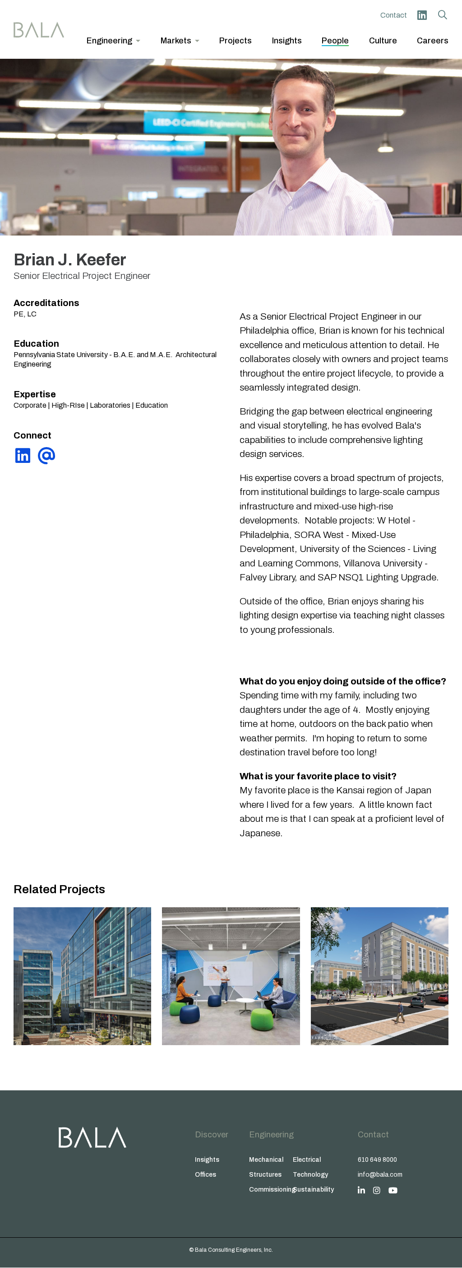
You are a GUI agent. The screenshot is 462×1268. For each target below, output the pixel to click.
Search (442, 15)
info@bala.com (380, 1174)
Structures (265, 1174)
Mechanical (266, 1159)
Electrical (307, 1159)
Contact (393, 15)
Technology (310, 1174)
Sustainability (313, 1189)
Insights (207, 1159)
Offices (205, 1174)
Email (46, 456)
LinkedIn (422, 15)
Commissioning (270, 1189)
